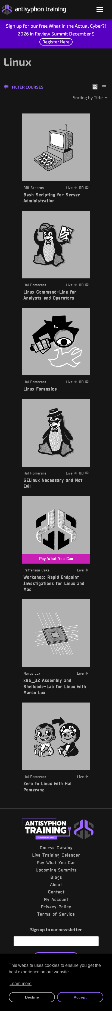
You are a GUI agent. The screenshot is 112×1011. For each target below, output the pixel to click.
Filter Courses (27, 86)
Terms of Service (56, 914)
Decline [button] (32, 997)
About (56, 884)
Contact (56, 891)
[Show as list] (104, 86)
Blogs (56, 877)
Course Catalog (56, 847)
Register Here (56, 41)
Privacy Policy (56, 906)
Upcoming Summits (56, 869)
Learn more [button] (21, 983)
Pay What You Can (56, 862)
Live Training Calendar (56, 855)
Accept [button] (80, 997)
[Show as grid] (95, 86)
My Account (56, 899)
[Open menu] (100, 10)
